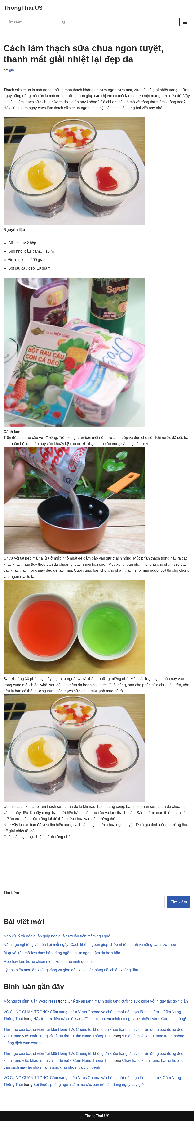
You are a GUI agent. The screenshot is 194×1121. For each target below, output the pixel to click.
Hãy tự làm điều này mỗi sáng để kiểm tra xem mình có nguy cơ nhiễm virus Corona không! (109, 1019)
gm (11, 70)
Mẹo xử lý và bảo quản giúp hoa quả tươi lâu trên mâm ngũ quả (57, 936)
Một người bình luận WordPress (30, 1001)
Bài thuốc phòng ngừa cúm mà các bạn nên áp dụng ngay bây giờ (88, 1085)
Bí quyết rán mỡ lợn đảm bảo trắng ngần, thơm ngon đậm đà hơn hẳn (62, 953)
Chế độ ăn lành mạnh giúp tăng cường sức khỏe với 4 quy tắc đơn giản (128, 1001)
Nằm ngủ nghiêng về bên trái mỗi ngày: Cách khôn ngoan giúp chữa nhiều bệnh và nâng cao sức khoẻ (90, 945)
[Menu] (184, 22)
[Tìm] (64, 22)
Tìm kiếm (11, 893)
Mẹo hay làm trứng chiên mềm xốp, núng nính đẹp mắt (49, 961)
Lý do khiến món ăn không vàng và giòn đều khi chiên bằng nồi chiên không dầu (71, 970)
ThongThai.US (97, 1116)
